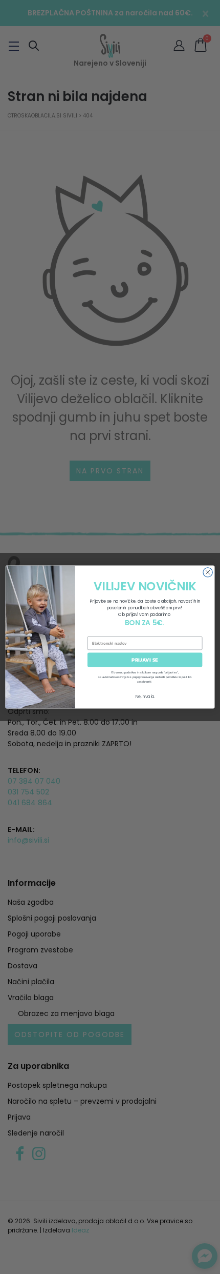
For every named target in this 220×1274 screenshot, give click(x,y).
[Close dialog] (207, 572)
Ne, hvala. (145, 696)
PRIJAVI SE (144, 660)
